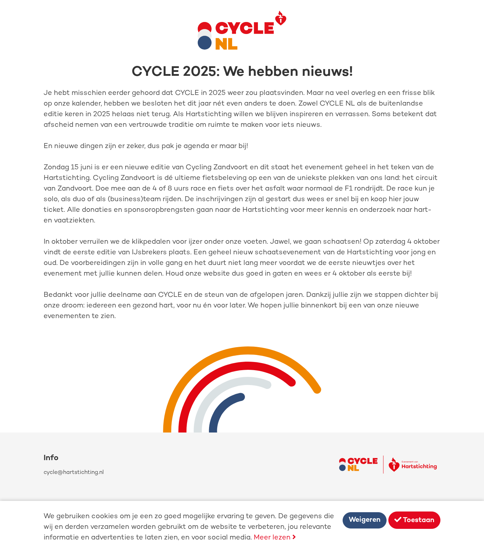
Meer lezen (273, 538)
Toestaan (417, 520)
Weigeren (365, 520)
